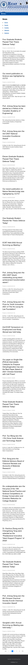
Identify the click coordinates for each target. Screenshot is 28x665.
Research (6, 30)
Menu (4, 14)
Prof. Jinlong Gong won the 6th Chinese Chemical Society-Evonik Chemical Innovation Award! (13, 599)
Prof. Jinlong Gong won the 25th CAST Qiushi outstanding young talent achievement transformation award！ (14, 277)
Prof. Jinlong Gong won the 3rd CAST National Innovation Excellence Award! (13, 135)
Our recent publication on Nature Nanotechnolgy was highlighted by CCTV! (13, 191)
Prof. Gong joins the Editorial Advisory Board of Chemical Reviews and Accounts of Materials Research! (13, 463)
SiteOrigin (13, 662)
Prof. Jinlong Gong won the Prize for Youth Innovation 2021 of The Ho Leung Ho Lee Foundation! (13, 305)
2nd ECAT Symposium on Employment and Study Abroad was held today (13, 329)
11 (19, 651)
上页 (5, 651)
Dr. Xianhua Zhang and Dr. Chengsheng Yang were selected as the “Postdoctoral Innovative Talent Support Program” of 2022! (13, 534)
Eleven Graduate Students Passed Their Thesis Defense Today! (13, 158)
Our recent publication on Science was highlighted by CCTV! (14, 76)
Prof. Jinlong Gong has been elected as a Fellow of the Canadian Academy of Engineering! (14, 109)
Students (6, 33)
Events (6, 22)
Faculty (6, 25)
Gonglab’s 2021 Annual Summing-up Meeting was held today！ (13, 625)
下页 (22, 651)
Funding (6, 27)
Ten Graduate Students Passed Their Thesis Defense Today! (12, 564)
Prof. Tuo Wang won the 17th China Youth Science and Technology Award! (13, 438)
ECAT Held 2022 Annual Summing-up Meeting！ (12, 243)
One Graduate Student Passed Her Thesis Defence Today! (14, 220)
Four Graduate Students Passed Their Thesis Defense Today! (12, 41)
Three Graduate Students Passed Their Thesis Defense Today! (13, 404)
